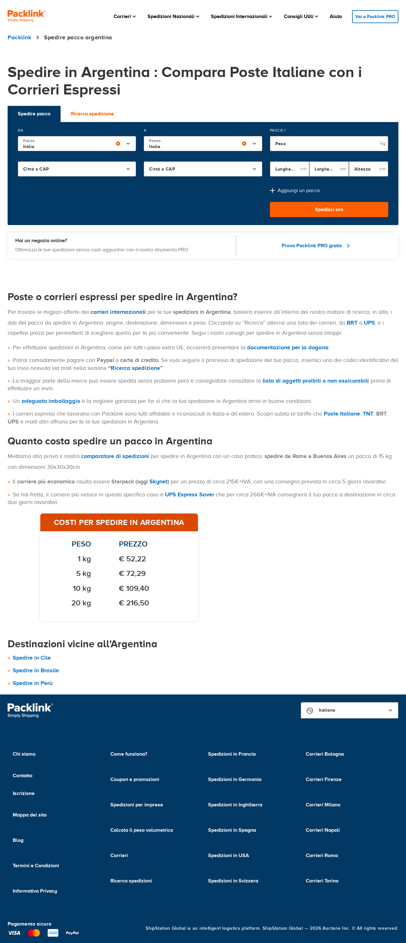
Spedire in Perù (32, 683)
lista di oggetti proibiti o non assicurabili (316, 381)
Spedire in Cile (32, 658)
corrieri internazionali (118, 312)
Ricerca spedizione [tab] (92, 114)
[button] (125, 16)
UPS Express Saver (189, 494)
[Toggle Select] (128, 144)
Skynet (158, 481)
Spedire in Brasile (36, 670)
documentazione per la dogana (288, 347)
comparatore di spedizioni (115, 456)
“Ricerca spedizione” (135, 368)
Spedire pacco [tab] (34, 114)
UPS (369, 323)
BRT (352, 323)
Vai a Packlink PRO (375, 16)
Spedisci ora (329, 209)
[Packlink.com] (27, 16)
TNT (368, 413)
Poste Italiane (342, 413)
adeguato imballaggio (51, 401)
